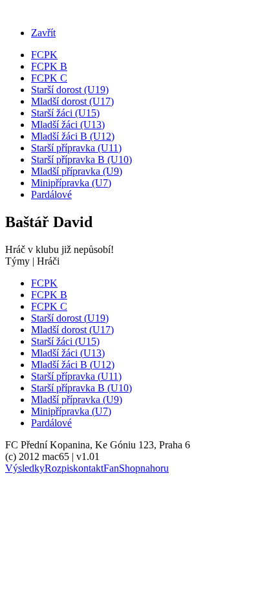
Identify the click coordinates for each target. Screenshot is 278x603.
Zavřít (43, 32)
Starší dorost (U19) (70, 89)
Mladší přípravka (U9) (76, 171)
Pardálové (51, 194)
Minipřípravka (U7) (71, 182)
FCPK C (49, 77)
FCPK (44, 54)
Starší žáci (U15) (65, 112)
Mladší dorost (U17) (72, 101)
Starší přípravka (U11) (76, 147)
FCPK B (49, 66)
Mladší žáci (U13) (68, 124)
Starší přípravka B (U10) (81, 159)
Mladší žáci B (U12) (72, 136)
